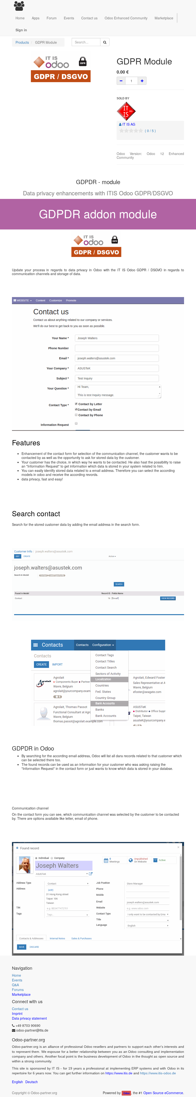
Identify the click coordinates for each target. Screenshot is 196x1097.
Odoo (126, 1093)
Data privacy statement (29, 1018)
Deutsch (31, 1081)
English (17, 1081)
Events (17, 980)
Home (16, 975)
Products (22, 42)
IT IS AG (128, 124)
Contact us (20, 1008)
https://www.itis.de (118, 1073)
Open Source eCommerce (163, 1092)
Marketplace (164, 18)
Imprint (17, 1013)
